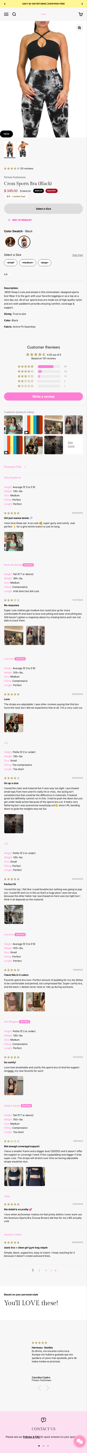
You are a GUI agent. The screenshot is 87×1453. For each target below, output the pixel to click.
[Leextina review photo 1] (13, 722)
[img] (11, 513)
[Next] (82, 3)
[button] (12, 168)
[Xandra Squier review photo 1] (13, 1176)
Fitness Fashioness (14, 177)
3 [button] (46, 1270)
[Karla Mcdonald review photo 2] (35, 635)
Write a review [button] (43, 396)
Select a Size (12, 254)
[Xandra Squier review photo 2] (35, 1176)
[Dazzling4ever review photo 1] (13, 541)
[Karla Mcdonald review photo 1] (13, 635)
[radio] (10, 242)
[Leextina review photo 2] (35, 1002)
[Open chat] (79, 1441)
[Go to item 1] (9, 150)
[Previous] (4, 3)
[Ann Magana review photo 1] (13, 1085)
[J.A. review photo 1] (13, 823)
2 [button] (39, 1270)
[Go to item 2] (22, 150)
